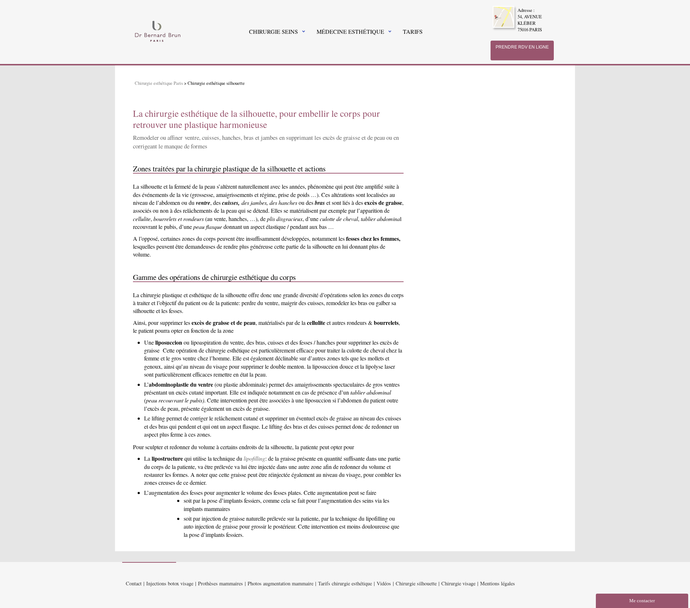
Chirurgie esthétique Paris (159, 83)
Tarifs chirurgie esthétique (345, 583)
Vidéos (384, 583)
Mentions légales (497, 583)
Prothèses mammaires (220, 583)
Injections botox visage (169, 583)
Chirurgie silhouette (416, 583)
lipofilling (254, 458)
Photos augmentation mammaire (280, 583)
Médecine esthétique (350, 31)
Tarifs (413, 31)
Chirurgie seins (273, 31)
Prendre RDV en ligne (522, 47)
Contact (134, 583)
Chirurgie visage (458, 583)
